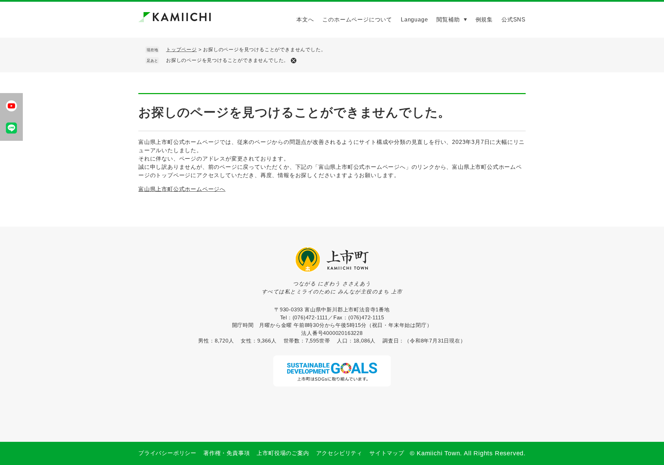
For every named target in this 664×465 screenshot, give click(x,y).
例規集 (484, 19)
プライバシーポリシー (167, 453)
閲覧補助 (448, 19)
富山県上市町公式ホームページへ (181, 189)
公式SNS (513, 19)
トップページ (181, 49)
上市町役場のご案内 (283, 453)
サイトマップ (386, 453)
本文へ (305, 19)
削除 (293, 60)
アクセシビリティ (339, 453)
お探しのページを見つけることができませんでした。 (227, 60)
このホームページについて (357, 19)
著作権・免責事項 (226, 453)
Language (414, 19)
